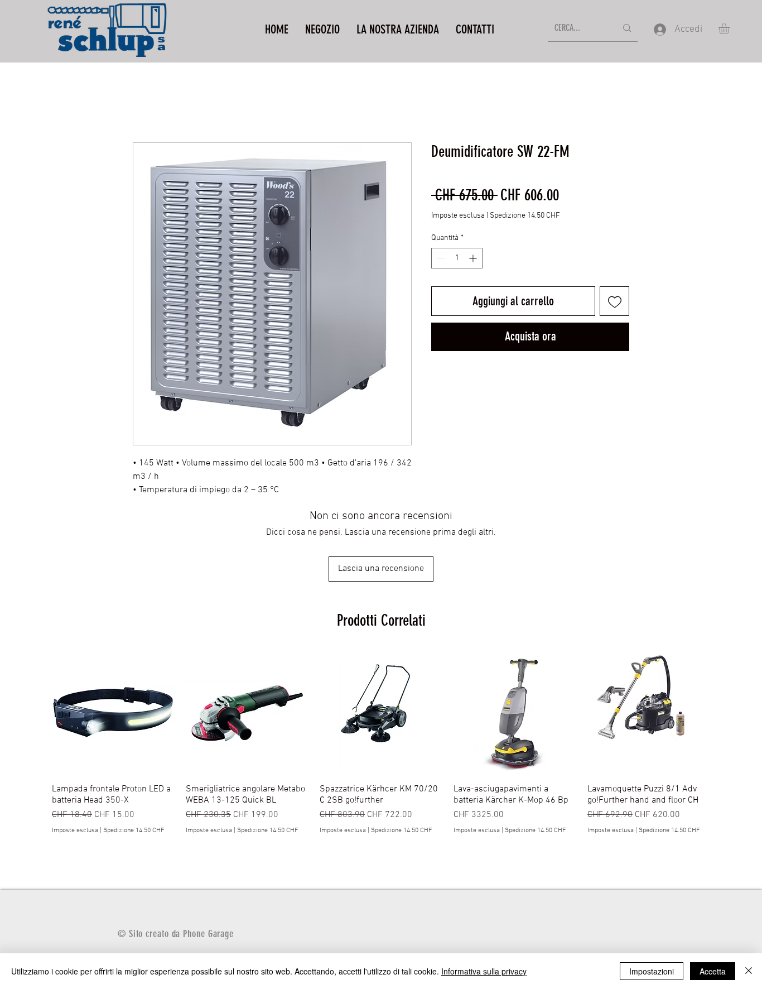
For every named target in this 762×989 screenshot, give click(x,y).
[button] (730, 28)
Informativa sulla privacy (484, 971)
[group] (381, 749)
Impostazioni (651, 971)
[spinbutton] (457, 258)
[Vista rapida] (113, 713)
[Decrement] (440, 258)
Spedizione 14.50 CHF (525, 215)
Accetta (713, 971)
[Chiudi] (748, 971)
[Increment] (474, 258)
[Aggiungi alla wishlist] (614, 301)
